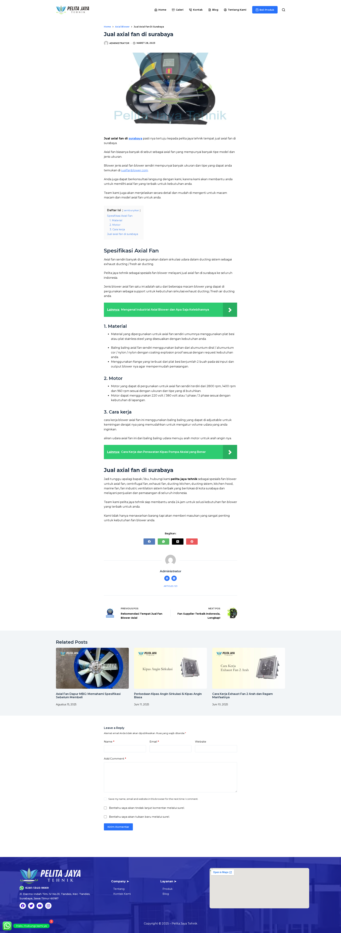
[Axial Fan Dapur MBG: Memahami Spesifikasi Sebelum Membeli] (92, 668)
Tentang (119, 888)
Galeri (179, 9)
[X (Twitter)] (177, 541)
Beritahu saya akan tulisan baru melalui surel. (139, 816)
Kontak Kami (122, 893)
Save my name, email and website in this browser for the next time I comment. (153, 798)
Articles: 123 (170, 586)
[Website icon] (167, 578)
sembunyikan (131, 210)
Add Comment (115, 758)
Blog (215, 9)
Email (154, 741)
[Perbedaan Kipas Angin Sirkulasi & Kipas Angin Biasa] (170, 668)
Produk (167, 888)
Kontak (198, 9)
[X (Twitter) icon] (174, 578)
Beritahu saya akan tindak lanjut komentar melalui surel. (147, 807)
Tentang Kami (237, 9)
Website (200, 741)
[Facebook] (149, 541)
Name (109, 741)
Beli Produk (266, 9)
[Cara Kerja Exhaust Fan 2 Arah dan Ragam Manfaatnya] (248, 668)
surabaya (135, 138)
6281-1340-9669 (37, 887)
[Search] (283, 9)
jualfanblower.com (134, 170)
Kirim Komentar (118, 826)
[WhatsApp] (163, 541)
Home (162, 9)
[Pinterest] (192, 541)
